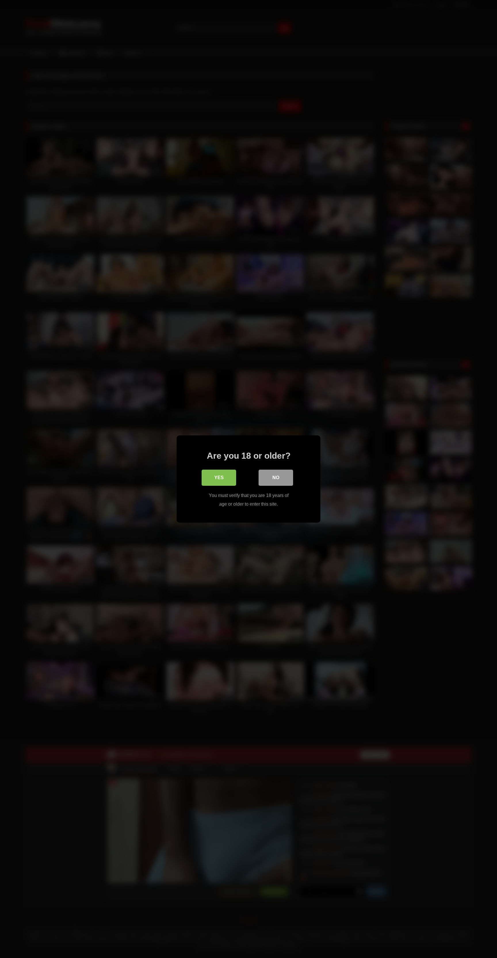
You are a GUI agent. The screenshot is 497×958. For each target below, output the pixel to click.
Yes (219, 477)
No (275, 477)
